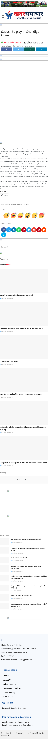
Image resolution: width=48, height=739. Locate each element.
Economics (5, 357)
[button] (3, 229)
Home (6, 676)
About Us (7, 680)
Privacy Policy (9, 692)
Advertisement (9, 684)
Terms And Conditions (12, 688)
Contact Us (8, 696)
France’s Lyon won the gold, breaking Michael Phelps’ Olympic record (28, 605)
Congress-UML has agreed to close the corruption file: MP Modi (23, 462)
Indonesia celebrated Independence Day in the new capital (21, 328)
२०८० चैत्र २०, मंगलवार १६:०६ (7, 298)
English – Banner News (9, 324)
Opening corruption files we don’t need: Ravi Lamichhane (21, 394)
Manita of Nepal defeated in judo (22, 595)
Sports (4, 291)
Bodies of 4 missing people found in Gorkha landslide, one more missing (23, 428)
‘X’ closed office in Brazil (9, 361)
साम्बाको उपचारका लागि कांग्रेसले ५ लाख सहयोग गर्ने (16, 295)
